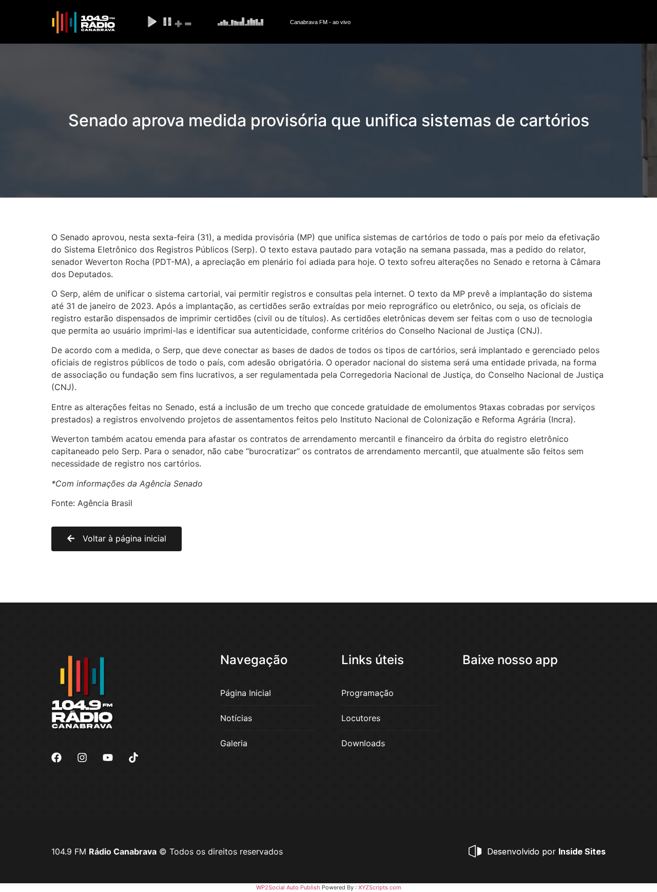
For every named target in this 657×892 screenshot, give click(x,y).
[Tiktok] (133, 757)
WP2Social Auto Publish (288, 887)
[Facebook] (56, 757)
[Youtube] (108, 757)
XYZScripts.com (379, 887)
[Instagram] (82, 757)
